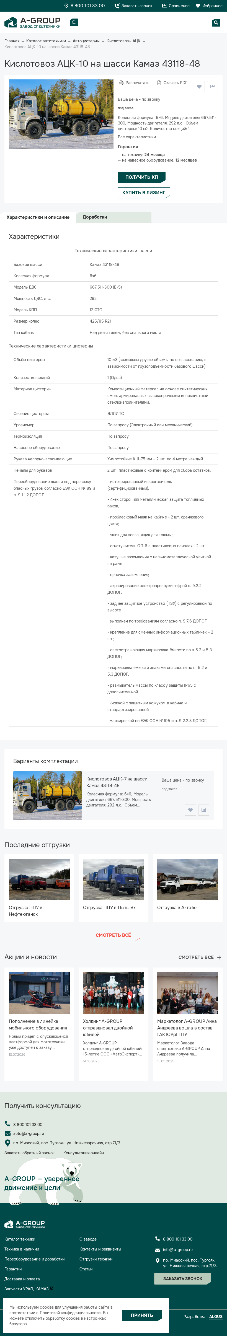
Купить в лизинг (143, 193)
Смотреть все (196, 957)
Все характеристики (137, 136)
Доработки (95, 217)
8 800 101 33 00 (28, 1124)
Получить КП (141, 177)
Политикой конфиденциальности (70, 1312)
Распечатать (137, 82)
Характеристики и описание (38, 217)
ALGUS (216, 1316)
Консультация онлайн (83, 1152)
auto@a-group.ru (28, 1133)
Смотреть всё (113, 935)
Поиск (216, 23)
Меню (74, 22)
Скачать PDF (175, 82)
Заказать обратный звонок (29, 1152)
